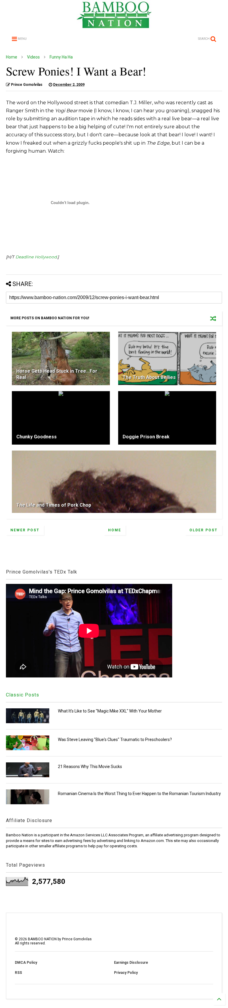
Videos (33, 57)
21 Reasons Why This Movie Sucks (90, 766)
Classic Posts (22, 695)
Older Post (203, 530)
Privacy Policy (126, 973)
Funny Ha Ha (61, 57)
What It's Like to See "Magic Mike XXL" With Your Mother (110, 711)
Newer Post (24, 530)
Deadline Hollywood (36, 257)
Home (11, 57)
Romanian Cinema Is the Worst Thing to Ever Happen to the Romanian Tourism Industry (139, 793)
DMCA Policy (26, 962)
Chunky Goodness (36, 437)
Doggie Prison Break (146, 437)
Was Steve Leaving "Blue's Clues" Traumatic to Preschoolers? (115, 739)
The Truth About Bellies (149, 377)
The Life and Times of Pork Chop (53, 505)
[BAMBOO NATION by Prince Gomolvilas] (114, 25)
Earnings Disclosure (131, 962)
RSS (18, 973)
